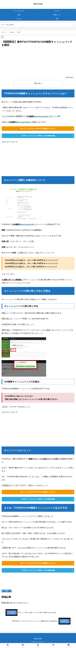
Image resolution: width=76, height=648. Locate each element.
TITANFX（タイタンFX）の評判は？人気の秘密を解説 (38, 135)
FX (4, 591)
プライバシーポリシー (38, 641)
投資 (10, 591)
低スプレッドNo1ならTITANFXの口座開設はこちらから (38, 128)
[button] (74, 24)
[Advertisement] (38, 62)
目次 (36, 83)
